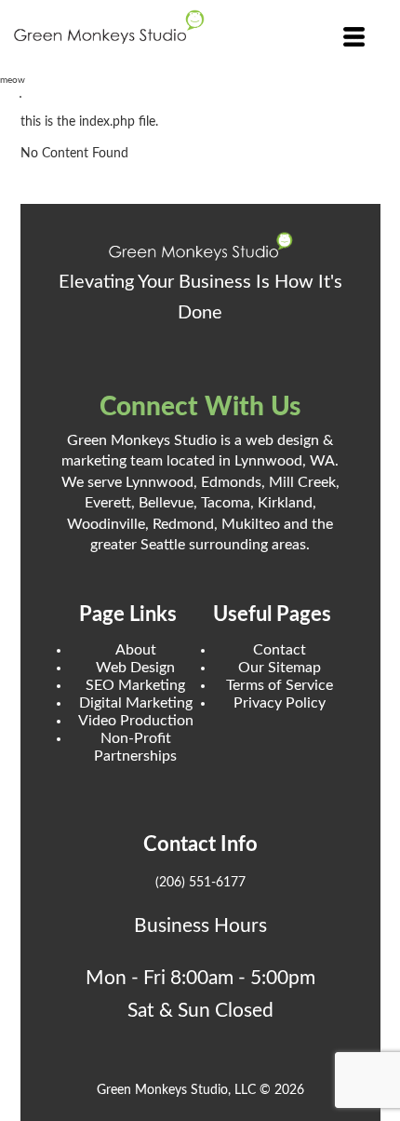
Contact (279, 649)
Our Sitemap (279, 667)
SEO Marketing (135, 685)
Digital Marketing (136, 703)
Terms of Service (279, 685)
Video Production (135, 720)
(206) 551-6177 (200, 882)
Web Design (135, 667)
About (135, 649)
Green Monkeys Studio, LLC (176, 1090)
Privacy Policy (279, 703)
